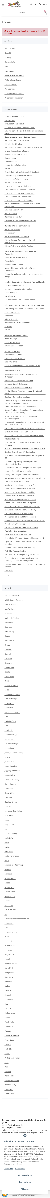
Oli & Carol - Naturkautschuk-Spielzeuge (21, 510)
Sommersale (10, 120)
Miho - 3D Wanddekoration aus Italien (20, 489)
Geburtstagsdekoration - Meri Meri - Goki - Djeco (24, 309)
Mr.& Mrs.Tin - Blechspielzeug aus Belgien (22, 554)
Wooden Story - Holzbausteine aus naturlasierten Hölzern (25, 565)
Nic (6, 914)
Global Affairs (10, 721)
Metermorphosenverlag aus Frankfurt (20, 492)
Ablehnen (25, 1189)
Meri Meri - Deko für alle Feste (17, 481)
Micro (7, 860)
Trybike (8, 1044)
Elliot (7, 690)
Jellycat (7, 757)
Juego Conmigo (11, 766)
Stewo (7, 1004)
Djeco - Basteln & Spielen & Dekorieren (20, 406)
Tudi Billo (8, 1049)
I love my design (11, 744)
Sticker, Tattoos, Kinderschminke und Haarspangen (20, 241)
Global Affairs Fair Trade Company (19, 432)
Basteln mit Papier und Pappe (17, 236)
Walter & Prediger (12, 1080)
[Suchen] (45, 12)
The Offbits (9, 1022)
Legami (7, 820)
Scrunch (8, 995)
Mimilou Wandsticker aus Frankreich (19, 496)
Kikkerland (9, 788)
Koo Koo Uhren (11, 802)
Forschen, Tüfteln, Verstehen (16, 179)
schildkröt (9, 990)
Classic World (10, 1094)
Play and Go (9, 954)
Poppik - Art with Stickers (15, 524)
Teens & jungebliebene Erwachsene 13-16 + (22, 365)
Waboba (8, 1071)
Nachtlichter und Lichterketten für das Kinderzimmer (20, 269)
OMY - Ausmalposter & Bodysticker (19, 513)
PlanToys (8, 950)
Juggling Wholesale (12, 770)
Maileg (7, 847)
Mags (7, 842)
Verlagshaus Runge (12, 1058)
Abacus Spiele (10, 604)
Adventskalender (11, 319)
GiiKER (7, 717)
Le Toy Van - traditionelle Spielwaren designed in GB (24, 456)
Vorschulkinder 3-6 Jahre (15, 358)
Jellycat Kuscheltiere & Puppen (17, 151)
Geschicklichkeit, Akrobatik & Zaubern (20, 190)
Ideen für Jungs (11, 339)
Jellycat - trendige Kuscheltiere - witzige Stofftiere (25, 448)
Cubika (7, 672)
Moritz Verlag (10, 878)
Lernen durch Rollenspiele (15, 165)
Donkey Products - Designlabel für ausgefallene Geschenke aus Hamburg (24, 411)
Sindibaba (9, 999)
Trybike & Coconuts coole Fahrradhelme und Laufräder (23, 542)
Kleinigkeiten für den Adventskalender (20, 220)
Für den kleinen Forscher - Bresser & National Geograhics (23, 392)
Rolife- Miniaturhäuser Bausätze (18, 534)
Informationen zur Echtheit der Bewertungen (22, 1195)
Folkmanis (9, 708)
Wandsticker (10, 261)
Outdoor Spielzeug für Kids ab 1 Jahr (19, 127)
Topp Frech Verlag (12, 1035)
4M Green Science (12, 595)
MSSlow (8, 901)
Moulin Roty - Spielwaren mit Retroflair (20, 485)
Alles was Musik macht (14, 210)
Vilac (6, 1062)
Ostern (7, 330)
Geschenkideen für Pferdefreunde (18, 200)
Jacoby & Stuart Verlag (14, 752)
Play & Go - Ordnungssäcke (16, 531)
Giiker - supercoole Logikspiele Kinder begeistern (25, 428)
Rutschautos (10, 296)
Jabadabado (9, 748)
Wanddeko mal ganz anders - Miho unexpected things (24, 275)
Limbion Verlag (11, 833)
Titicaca (8, 1031)
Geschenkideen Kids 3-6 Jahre (17, 140)
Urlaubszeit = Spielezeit (14, 124)
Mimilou (8, 869)
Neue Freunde (10, 910)
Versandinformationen (14, 98)
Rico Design (9, 977)
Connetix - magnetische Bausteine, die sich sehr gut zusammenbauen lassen (24, 401)
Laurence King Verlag (13, 811)
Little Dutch (9, 838)
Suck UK (8, 1008)
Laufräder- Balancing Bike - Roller (18, 289)
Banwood (8, 627)
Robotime (8, 981)
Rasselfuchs (9, 968)
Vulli (6, 1067)
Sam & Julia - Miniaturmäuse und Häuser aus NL (24, 538)
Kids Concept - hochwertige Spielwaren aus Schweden (22, 443)
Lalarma (8, 806)
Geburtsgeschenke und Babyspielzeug (20, 137)
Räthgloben (9, 972)
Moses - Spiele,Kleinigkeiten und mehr (20, 499)
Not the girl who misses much (17, 919)
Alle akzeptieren (25, 1175)
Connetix (8, 663)
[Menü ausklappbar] (3, 3)
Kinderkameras (11, 161)
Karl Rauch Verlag (12, 779)
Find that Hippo (11, 699)
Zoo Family (9, 570)
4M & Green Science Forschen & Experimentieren (25, 478)
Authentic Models (12, 618)
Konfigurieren (25, 1182)
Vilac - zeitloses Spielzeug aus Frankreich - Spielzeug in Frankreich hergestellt (22, 559)
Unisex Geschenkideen (14, 346)
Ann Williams (10, 609)
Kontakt (8, 53)
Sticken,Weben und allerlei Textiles (19, 246)
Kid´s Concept (10, 784)
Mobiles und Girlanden (14, 264)
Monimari (8, 874)
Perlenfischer (10, 945)
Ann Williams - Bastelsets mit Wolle (19, 380)
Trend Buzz (9, 1040)
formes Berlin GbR (12, 712)
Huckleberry (9, 739)
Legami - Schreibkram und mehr (18, 471)
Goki (6, 726)
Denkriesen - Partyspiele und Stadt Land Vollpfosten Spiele (21, 417)
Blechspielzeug (11, 213)
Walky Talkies (10, 1076)
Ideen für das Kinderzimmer (16, 257)
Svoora (7, 1017)
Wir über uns (10, 48)
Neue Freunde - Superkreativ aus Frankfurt (22, 506)
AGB (6, 66)
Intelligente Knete (12, 439)
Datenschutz (20, 1169)
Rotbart (8, 986)
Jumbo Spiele (10, 775)
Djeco (7, 681)
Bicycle (7, 636)
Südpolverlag (10, 1013)
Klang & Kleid (10, 793)
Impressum (8, 1169)
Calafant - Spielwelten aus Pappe (18, 397)
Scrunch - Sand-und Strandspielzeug (20, 547)
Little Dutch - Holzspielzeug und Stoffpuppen (23, 467)
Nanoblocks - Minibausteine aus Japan (20, 503)
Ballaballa (9, 622)
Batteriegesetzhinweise (14, 75)
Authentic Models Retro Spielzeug (18, 387)
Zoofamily (8, 1089)
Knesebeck (9, 797)
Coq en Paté (9, 667)
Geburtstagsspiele (12, 312)
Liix (6, 829)
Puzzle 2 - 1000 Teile (13, 182)
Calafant (8, 649)
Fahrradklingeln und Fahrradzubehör (20, 300)
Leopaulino (9, 824)
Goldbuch (8, 730)
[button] (31, 4)
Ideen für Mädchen (12, 342)
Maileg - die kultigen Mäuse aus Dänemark (22, 474)
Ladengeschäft (11, 84)
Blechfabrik (9, 640)
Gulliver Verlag (11, 735)
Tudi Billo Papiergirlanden (15, 551)
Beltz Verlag (9, 631)
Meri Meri (9, 851)
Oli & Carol (9, 923)
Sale (7, 575)
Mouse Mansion (11, 892)
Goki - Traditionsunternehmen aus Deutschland (24, 435)
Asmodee (8, 613)
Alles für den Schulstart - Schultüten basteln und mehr (25, 132)
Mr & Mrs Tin (10, 896)
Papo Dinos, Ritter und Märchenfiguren (20, 517)
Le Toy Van (9, 815)
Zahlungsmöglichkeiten (14, 93)
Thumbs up (9, 1026)
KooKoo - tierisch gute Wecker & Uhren (20, 452)
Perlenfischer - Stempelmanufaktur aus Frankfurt (25, 520)
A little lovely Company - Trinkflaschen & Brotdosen (21, 375)
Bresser (8, 645)
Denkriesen (9, 676)
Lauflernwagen (11, 292)
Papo (7, 936)
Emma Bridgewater (12, 694)
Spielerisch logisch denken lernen (18, 175)
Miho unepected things (14, 865)
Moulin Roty (9, 887)
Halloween (9, 316)
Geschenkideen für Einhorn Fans (18, 197)
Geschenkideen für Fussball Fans (18, 186)
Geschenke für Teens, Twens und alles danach (23, 147)
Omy (6, 928)
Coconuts (8, 658)
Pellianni (8, 941)
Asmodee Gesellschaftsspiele (16, 384)
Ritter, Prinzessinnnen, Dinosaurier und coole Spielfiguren (23, 205)
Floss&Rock (9, 703)
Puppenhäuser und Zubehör (16, 154)
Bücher (7, 168)
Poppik (7, 959)
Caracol (8, 654)
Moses (7, 883)
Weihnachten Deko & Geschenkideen (20, 323)
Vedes (7, 1053)
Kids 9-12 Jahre (11, 362)
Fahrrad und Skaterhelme (15, 285)
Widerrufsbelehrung (13, 80)
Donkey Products (11, 685)
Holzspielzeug (10, 158)
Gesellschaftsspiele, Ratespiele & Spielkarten (23, 172)
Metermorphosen (12, 856)
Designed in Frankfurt (13, 217)
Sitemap (8, 57)
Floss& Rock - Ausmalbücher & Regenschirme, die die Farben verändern (25, 423)
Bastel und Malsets (12, 229)
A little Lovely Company (14, 600)
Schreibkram (10, 233)
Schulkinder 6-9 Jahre (13, 144)
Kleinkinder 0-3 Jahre (13, 355)
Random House (11, 963)
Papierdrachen (11, 932)
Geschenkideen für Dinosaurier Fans (19, 193)
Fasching (8, 326)
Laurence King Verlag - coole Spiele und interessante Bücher (21, 462)
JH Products (9, 761)
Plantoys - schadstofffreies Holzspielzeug (21, 527)
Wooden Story (10, 1085)
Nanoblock (9, 905)
